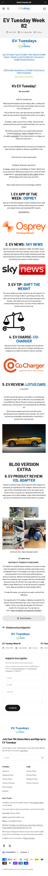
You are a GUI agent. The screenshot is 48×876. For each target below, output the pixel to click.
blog (39, 136)
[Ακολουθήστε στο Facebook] (3, 845)
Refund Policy (31, 775)
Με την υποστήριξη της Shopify (23, 869)
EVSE (6, 70)
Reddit (31, 133)
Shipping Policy (8, 775)
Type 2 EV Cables (21, 54)
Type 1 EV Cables (8, 54)
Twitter (24, 133)
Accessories (38, 57)
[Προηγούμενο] (2, 2)
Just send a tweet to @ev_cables (26, 174)
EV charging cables (37, 803)
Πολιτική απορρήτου (18, 668)
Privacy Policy (7, 779)
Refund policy (7, 787)
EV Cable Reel (28, 57)
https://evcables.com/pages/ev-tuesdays (26, 610)
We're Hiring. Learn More (24, 77)
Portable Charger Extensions (24, 60)
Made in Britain (29, 838)
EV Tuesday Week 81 (11, 643)
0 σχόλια (39, 32)
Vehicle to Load (16, 57)
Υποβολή (12, 708)
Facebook (17, 133)
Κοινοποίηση (25, 618)
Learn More (24, 751)
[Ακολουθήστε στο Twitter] (9, 845)
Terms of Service (8, 783)
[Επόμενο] (45, 2)
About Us (5, 771)
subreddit (14, 136)
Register (5, 791)
